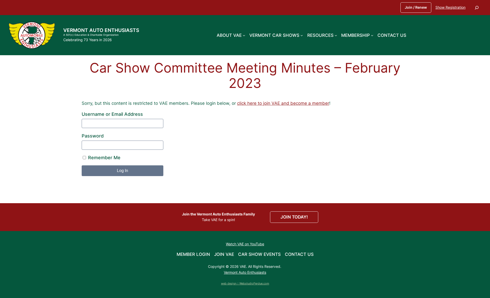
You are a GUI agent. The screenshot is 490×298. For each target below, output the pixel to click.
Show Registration (450, 7)
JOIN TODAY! (294, 217)
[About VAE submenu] (244, 35)
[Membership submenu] (372, 35)
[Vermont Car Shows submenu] (301, 35)
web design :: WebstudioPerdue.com (245, 283)
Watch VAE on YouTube (245, 244)
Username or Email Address (112, 114)
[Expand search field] (477, 7)
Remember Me (103, 157)
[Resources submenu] (336, 35)
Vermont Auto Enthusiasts (101, 30)
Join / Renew (416, 7)
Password (93, 136)
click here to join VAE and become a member (283, 103)
